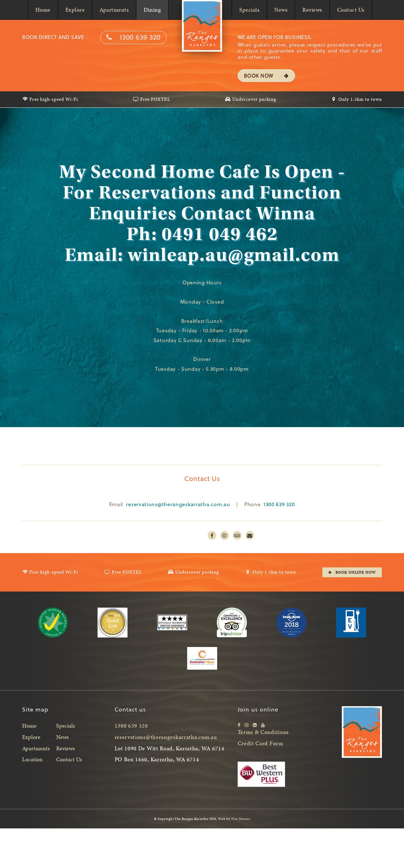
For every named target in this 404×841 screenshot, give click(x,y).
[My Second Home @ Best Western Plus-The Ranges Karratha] (237, 535)
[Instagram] (246, 725)
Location (32, 759)
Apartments (114, 10)
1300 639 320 (140, 37)
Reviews (312, 10)
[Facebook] (239, 725)
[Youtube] (263, 725)
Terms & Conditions (263, 732)
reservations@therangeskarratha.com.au (178, 504)
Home (42, 10)
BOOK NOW (259, 75)
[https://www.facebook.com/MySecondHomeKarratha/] (212, 535)
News (281, 10)
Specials (249, 10)
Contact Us (351, 10)
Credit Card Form (260, 743)
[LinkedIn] (255, 725)
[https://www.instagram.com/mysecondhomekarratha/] (224, 535)
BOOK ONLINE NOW (355, 572)
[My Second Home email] (250, 535)
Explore (75, 10)
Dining (152, 10)
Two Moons (240, 818)
